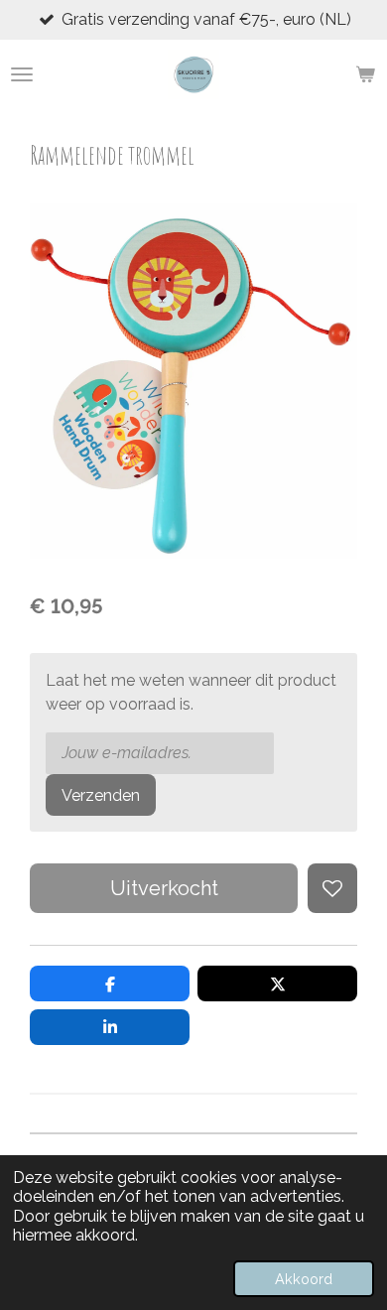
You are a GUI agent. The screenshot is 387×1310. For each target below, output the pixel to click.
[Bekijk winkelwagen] (365, 74)
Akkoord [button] (303, 1278)
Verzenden (101, 795)
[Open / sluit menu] (22, 74)
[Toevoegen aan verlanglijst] (332, 888)
